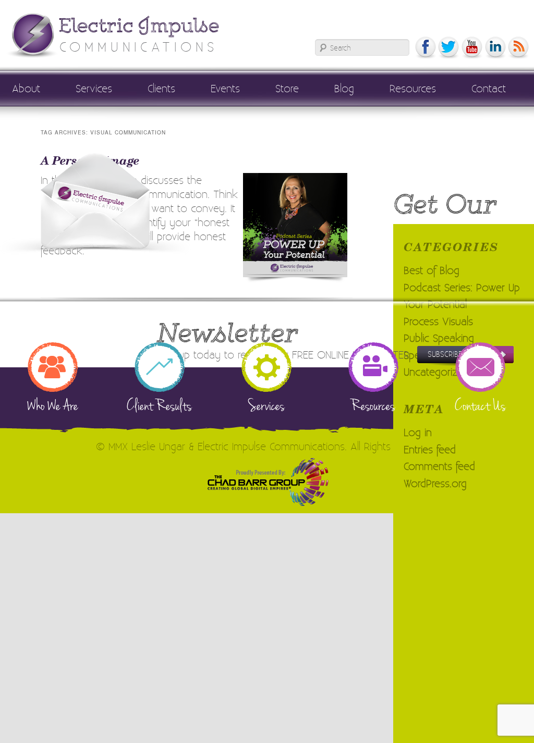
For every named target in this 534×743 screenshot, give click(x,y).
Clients (161, 88)
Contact (488, 88)
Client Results (159, 405)
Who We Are (52, 405)
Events (225, 88)
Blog (344, 88)
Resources (413, 88)
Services (94, 88)
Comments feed (439, 466)
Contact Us (480, 405)
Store (287, 88)
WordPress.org (435, 483)
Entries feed (430, 449)
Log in (418, 432)
